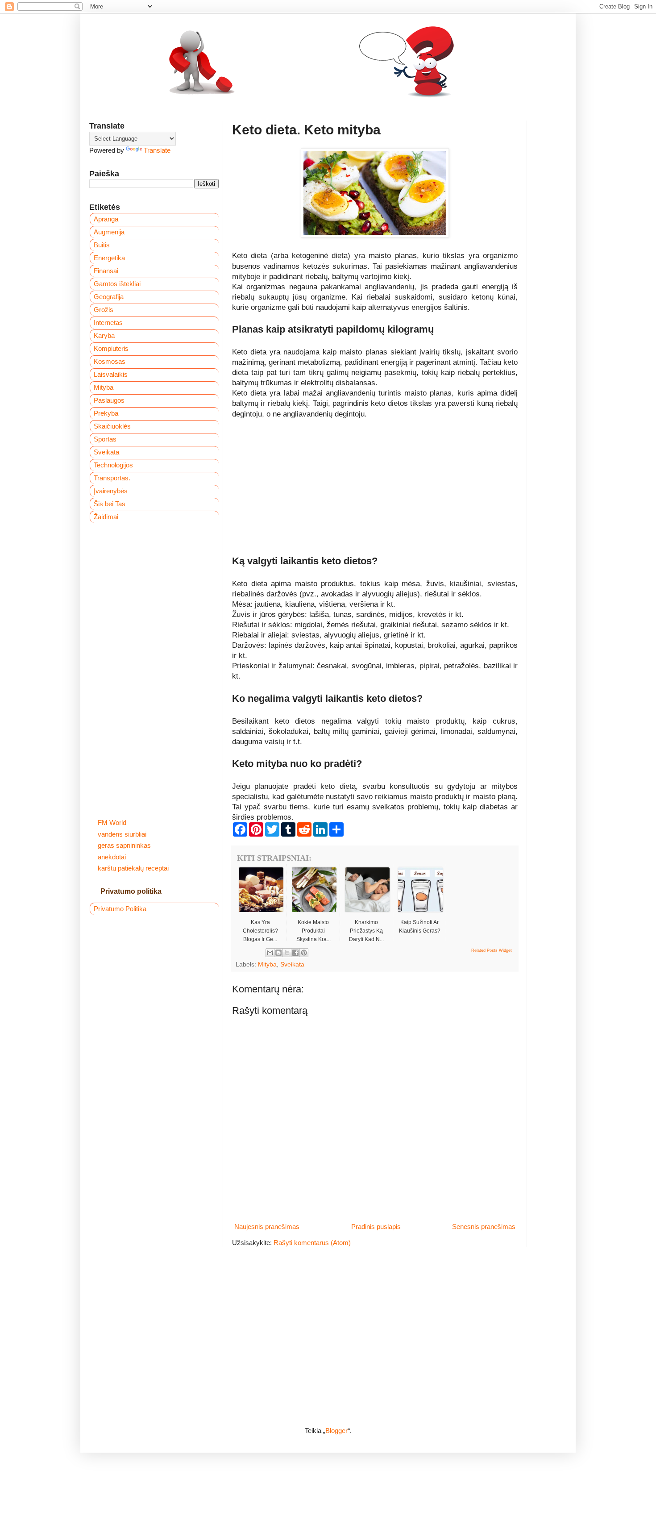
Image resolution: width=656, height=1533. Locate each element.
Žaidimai (106, 517)
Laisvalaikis (111, 374)
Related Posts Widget (491, 950)
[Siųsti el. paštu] (270, 952)
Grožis (103, 309)
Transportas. (112, 478)
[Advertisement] (375, 491)
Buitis (102, 245)
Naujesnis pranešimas (266, 1226)
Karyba (104, 335)
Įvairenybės (111, 491)
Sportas (105, 439)
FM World (112, 822)
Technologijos (113, 465)
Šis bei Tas (109, 504)
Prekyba (106, 413)
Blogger (336, 1430)
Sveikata (292, 964)
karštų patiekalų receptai (133, 868)
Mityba (267, 964)
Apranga (106, 219)
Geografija (109, 296)
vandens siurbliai (122, 834)
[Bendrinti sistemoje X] (286, 952)
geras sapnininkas (124, 845)
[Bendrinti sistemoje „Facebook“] (295, 952)
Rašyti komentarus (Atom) (312, 1242)
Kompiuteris (111, 348)
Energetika (109, 258)
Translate (157, 150)
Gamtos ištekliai (117, 283)
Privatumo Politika (120, 908)
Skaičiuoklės (112, 426)
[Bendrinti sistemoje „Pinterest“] (303, 952)
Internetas (108, 322)
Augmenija (109, 232)
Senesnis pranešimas (483, 1226)
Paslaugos (109, 400)
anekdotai (112, 857)
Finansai (106, 271)
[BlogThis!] (278, 952)
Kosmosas (109, 361)
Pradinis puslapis (376, 1226)
